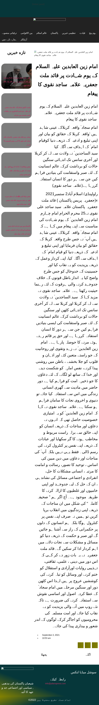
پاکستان (37, 33)
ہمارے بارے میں (9, 39)
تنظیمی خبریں (52, 33)
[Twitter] (13, 4)
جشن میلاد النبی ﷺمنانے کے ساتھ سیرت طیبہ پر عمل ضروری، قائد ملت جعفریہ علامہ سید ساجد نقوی (17, 200)
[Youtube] (21, 4)
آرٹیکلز (24, 39)
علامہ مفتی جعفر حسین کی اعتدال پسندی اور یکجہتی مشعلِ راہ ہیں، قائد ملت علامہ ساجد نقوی (16, 81)
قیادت (66, 33)
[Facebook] (6, 4)
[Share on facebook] (81, 645)
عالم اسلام (23, 33)
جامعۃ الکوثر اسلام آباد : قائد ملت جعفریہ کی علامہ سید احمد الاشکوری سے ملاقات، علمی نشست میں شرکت (17, 111)
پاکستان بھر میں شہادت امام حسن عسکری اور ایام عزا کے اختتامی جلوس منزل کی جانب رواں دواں (18, 230)
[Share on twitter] (88, 645)
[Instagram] (6, 12)
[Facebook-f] (76, 679)
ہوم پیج (77, 33)
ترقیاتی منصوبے (39, 39)
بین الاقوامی (8, 33)
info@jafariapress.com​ (55, 683)
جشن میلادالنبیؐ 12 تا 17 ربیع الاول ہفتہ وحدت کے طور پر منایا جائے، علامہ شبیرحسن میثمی (17, 170)
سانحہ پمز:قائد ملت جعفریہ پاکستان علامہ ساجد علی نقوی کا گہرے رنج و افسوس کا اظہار (16, 141)
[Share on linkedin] (95, 645)
